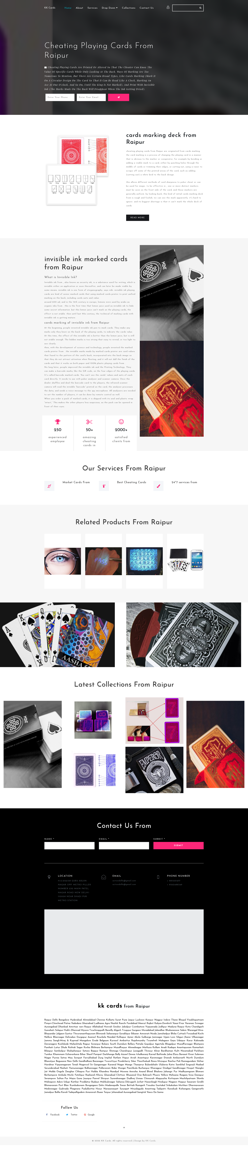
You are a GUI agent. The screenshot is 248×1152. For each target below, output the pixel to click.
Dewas (132, 1054)
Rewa (154, 1061)
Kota (188, 1027)
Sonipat (78, 1058)
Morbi (70, 1075)
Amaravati (90, 1092)
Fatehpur (79, 1075)
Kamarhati (198, 1047)
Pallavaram (105, 1068)
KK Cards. (151, 1141)
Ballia (57, 1092)
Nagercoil (84, 1065)
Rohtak (72, 1047)
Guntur (68, 1034)
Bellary (131, 1044)
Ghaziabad (87, 1023)
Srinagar (199, 1023)
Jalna (169, 1054)
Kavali (64, 1092)
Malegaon (164, 1040)
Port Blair (64, 1085)
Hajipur (182, 1082)
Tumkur (48, 1054)
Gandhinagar (179, 1068)
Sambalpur (60, 1051)
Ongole (60, 1071)
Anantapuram (184, 1047)
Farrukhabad (90, 1058)
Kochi (201, 1034)
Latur (57, 1047)
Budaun (95, 1082)
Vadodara (76, 1023)
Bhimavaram (51, 1085)
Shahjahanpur (74, 1051)
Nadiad (200, 1065)
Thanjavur (138, 1065)
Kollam (156, 1047)
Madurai (172, 1027)
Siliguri (179, 1037)
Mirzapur (162, 1061)
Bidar (114, 1068)
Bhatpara (199, 1044)
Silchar (200, 1061)
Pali (178, 1061)
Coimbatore (138, 1027)
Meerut (142, 1023)
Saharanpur (112, 1034)
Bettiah (131, 1085)
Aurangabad (50, 1027)
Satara (86, 1051)
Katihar (75, 1082)
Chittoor (120, 1075)
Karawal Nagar (116, 1065)
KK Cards (49, 8)
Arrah (133, 1058)
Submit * (159, 839)
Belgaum (104, 1040)
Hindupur (163, 1082)
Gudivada (64, 1089)
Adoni (60, 1082)
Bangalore (64, 1020)
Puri (88, 1071)
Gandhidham (85, 1061)
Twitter (73, 1115)
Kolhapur (121, 1037)
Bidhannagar (91, 1068)
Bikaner (135, 1034)
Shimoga (113, 1051)
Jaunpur (87, 1078)
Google (91, 1115)
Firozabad (192, 1034)
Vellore (164, 1075)
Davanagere (50, 1044)
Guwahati (49, 1030)
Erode (95, 1040)
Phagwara (75, 1089)
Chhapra (79, 1071)
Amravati (145, 1034)
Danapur (199, 1075)
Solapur (59, 1030)
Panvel (96, 1078)
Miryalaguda (137, 1089)
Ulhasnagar (198, 1037)
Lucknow (140, 1020)
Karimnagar (156, 1058)
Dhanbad (63, 1027)
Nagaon (173, 1082)
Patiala (139, 1044)
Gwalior (117, 1027)
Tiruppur (126, 1030)
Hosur (99, 1089)
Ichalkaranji (142, 1054)
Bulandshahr (151, 1065)
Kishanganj (184, 1089)
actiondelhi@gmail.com (124, 881)
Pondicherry (124, 1061)
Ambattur (125, 1040)
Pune (124, 1020)
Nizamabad (187, 1051)
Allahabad (97, 1027)
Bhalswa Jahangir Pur (165, 1071)
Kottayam (173, 1078)
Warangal (192, 1030)
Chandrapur (126, 1051)
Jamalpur (49, 1092)
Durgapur (82, 1037)
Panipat (97, 1054)
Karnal (152, 1054)
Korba (87, 1047)
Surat (118, 1020)
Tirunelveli (152, 1040)
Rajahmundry (138, 1040)
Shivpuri (105, 1078)
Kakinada (199, 1040)
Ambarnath (179, 1058)
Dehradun (70, 1037)
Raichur (172, 1061)
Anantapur (143, 1058)
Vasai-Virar (178, 1023)
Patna (67, 1023)
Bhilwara (95, 1047)
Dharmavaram (196, 1085)
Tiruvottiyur (110, 1061)
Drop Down (109, 8)
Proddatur (85, 1082)
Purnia (55, 1058)
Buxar (100, 1092)
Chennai (101, 1020)
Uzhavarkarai (72, 1054)
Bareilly (109, 1030)
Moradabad (148, 1030)
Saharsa (120, 1082)
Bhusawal (131, 1075)
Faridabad (132, 1023)
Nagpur (158, 1020)
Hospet (190, 1068)
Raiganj (183, 1075)
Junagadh (138, 1051)
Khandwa (104, 1071)
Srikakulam (172, 1085)
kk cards (110, 1006)
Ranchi (122, 1023)
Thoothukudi (143, 1061)
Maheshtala (76, 1044)
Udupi (67, 1082)
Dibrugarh (130, 1082)
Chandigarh (198, 1027)
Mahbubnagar (107, 1082)
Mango (128, 1065)
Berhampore (50, 1075)
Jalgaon (60, 1034)
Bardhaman (167, 1051)
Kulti (176, 1051)
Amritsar (73, 1027)
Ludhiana (99, 1023)
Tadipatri (161, 1089)
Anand (142, 1071)
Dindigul (167, 1068)
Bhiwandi (100, 1034)
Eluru (175, 1054)
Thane (174, 1020)
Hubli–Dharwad (72, 1030)
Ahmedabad (89, 1020)
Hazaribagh (151, 1082)
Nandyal (114, 1071)
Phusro (156, 1075)
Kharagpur (156, 1068)
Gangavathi (198, 1089)
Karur (190, 1040)
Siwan (123, 1085)
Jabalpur (126, 1027)
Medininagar (50, 1089)
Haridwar (49, 1065)
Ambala (62, 1075)
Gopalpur (149, 1044)
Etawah (168, 1058)
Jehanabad (117, 1092)
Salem (183, 1030)
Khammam (59, 1054)
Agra (107, 1023)
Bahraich (147, 1075)
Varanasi (189, 1023)
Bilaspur (48, 1051)
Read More (137, 218)
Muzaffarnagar (185, 1044)
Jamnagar (157, 1037)
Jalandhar (160, 1030)
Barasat (183, 1054)
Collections (128, 8)
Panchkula (132, 1068)
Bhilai (174, 1034)
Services (92, 8)
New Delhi (72, 1061)
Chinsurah (149, 1078)
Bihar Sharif (86, 1054)
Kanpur (149, 1020)
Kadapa (172, 1047)
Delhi (55, 1020)
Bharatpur (49, 1061)
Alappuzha (161, 1078)
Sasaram (191, 1082)
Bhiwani (200, 1071)
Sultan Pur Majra (66, 1078)
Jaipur (131, 1020)
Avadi (164, 1047)
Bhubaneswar (172, 1030)
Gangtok (141, 1092)
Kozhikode (63, 1044)
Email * (104, 839)
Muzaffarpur (120, 1047)
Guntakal (160, 1085)
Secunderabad (51, 1068)
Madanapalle (112, 1085)
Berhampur (107, 1047)
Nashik (114, 1023)
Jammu (48, 1040)
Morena (124, 1071)
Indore (167, 1020)
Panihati (48, 1047)
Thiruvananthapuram (84, 1034)
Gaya (173, 1040)
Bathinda (161, 1054)
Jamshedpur (164, 1034)
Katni (172, 1065)
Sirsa (190, 1075)
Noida (153, 1034)
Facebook (55, 1115)
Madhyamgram (186, 1071)
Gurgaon (136, 1030)
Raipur (47, 1020)
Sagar (80, 1047)
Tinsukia (150, 1085)
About (79, 8)
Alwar (157, 1051)
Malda (52, 1071)
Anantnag (150, 1089)
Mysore (85, 1030)
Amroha (133, 1071)
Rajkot (150, 1023)
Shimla (200, 1078)
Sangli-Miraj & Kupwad (65, 1040)
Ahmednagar (134, 1047)
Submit (178, 846)
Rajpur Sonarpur (92, 1044)
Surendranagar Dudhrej (122, 1078)
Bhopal (182, 1020)
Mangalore (85, 1040)
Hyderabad (76, 1020)
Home (67, 8)
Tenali (75, 1065)
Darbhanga (108, 1054)
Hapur (125, 1058)
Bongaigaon (91, 1085)
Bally (117, 1054)
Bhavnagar (58, 1037)
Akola (137, 1037)
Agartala (159, 1044)
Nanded (111, 1037)
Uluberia (163, 1065)
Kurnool (114, 1040)
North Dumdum (195, 1058)
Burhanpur (144, 1068)
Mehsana (173, 1075)
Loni (172, 1037)
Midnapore (50, 1082)
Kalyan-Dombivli (163, 1023)
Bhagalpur (170, 1044)
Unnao (139, 1078)
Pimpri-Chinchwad (53, 1023)
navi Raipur (85, 1027)
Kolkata (110, 1020)
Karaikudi (172, 1089)
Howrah (108, 1027)
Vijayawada (151, 1027)
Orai (139, 1075)
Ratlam (117, 1058)
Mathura (147, 1047)
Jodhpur (162, 1027)
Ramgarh (140, 1085)
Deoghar (69, 1071)
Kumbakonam (77, 1085)
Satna (63, 1058)
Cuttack (181, 1034)
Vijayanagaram (63, 1065)
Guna (79, 1078)
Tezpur (107, 1092)
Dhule (64, 1047)
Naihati (64, 1068)
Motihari (183, 1085)
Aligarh (117, 1030)
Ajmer (130, 1037)
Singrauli (190, 1065)
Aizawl (124, 1054)
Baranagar (98, 1061)
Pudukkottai (88, 1089)
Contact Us (147, 8)
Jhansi (187, 1037)
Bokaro (105, 1044)
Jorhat (140, 1082)
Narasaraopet (110, 1089)
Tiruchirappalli (96, 1030)
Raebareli (90, 1075)
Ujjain (166, 1037)
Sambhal (180, 1065)
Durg (100, 1058)
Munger (122, 1068)
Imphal (108, 1058)
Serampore (50, 1078)
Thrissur (148, 1051)
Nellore (48, 1037)
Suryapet (124, 1089)
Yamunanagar (76, 1068)
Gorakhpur (124, 1034)
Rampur (103, 1051)
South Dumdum (118, 1044)
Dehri (101, 1085)
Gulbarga (146, 1037)
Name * (49, 839)
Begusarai (61, 1061)
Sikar (133, 1061)
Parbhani (199, 1051)
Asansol (92, 1037)
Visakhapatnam (195, 1020)
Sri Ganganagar (98, 1065)
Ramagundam (188, 1061)
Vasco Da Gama (155, 1092)
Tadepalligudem (76, 1092)
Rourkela (101, 1037)
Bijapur (94, 1051)
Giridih (200, 1082)
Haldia (94, 1071)
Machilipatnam (187, 1078)
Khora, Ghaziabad (105, 1075)
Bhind (150, 1071)
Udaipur (181, 1040)
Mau (70, 1058)
